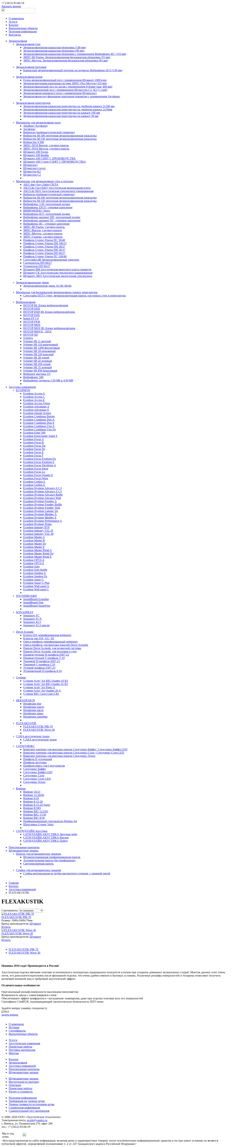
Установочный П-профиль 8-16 (42, 671)
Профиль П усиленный (37, 759)
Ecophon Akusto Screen (37, 413)
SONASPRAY (25, 612)
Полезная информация (23, 31)
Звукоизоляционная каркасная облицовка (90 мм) (53, 50)
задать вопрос (9, 1014)
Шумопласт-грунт (34, 168)
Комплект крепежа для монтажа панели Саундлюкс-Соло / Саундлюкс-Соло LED (73, 752)
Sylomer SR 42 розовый (37, 360)
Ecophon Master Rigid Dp (38, 553)
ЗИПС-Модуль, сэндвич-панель (42, 233)
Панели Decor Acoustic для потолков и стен (50, 651)
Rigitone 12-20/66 (33, 795)
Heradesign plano (33, 713)
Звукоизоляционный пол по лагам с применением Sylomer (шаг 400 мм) (67, 86)
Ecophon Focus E (33, 452)
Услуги (13, 21)
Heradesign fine (32, 703)
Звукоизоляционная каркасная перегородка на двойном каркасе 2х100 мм (68, 106)
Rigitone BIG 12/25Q (35, 811)
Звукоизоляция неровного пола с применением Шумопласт (60, 93)
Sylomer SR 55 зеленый (37, 367)
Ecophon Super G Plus (36, 582)
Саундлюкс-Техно (34, 782)
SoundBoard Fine (33, 602)
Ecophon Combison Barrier (39, 416)
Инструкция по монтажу (24, 1081)
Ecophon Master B (34, 540)
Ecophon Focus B (33, 442)
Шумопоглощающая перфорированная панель (51, 857)
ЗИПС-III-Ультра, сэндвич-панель (44, 227)
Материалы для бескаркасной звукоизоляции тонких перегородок (57, 292)
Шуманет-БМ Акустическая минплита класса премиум (57, 269)
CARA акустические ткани (32, 736)
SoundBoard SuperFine (36, 605)
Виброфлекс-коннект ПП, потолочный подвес (51, 217)
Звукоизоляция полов (29, 76)
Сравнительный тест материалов (29, 1110)
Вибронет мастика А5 (36, 373)
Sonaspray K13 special (36, 625)
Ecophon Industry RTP (36, 527)
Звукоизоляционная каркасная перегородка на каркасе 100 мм (61, 112)
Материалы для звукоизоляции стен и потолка (44, 181)
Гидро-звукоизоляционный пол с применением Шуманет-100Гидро (65, 80)
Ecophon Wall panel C (36, 589)
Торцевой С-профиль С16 (39, 664)
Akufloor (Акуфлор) (35, 125)
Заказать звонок (11, 6)
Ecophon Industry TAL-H (38, 530)
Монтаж (14, 1053)
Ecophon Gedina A (34, 481)
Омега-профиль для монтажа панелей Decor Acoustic (55, 644)
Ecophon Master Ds (34, 543)
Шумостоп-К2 (32, 171)
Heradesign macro (33, 706)
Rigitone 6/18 (31, 798)
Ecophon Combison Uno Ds (39, 429)
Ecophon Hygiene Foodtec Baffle (42, 504)
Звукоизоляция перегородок (33, 102)
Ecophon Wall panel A (36, 586)
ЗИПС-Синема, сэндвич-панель (43, 236)
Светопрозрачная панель (38, 863)
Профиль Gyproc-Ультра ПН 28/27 (44, 246)
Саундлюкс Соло (33, 775)
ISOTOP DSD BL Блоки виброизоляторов (49, 311)
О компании (16, 18)
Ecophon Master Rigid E (37, 556)
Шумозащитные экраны (23, 850)
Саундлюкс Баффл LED (37, 772)
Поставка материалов (22, 1049)
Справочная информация (24, 1107)
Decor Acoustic (25, 631)
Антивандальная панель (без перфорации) (49, 860)
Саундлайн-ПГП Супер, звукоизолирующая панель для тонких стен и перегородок (74, 295)
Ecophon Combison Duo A (39, 419)
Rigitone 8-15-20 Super (36, 804)
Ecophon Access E (34, 400)
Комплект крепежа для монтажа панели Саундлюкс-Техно (59, 755)
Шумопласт (30, 164)
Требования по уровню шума (27, 1101)
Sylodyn (28, 338)
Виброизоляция (25, 302)
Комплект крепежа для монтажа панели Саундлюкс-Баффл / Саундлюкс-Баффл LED (75, 749)
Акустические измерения (24, 1043)
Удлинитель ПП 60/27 (36, 266)
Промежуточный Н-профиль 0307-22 (46, 654)
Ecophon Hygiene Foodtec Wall (41, 507)
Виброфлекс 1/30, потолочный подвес (46, 204)
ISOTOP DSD (31, 308)
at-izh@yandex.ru (37, 1120)
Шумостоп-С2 (32, 174)
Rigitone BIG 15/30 (34, 814)
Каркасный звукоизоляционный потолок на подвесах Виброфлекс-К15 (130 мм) (72, 70)
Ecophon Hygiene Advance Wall (42, 498)
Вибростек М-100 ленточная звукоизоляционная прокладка (60, 135)
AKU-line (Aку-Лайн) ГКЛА (40, 184)
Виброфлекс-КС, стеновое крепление (46, 223)
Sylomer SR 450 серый (37, 364)
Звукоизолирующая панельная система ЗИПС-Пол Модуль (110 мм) (65, 83)
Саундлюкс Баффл (34, 768)
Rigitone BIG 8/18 (34, 817)
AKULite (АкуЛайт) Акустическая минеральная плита (57, 187)
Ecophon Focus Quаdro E (38, 475)
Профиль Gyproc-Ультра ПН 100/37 (45, 243)
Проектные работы (20, 1046)
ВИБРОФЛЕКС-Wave (36, 210)
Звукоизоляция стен (28, 44)
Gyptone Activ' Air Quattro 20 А (42, 690)
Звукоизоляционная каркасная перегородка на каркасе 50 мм (60, 116)
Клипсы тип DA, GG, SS (38, 638)
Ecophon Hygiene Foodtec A (40, 501)
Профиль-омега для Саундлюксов (44, 765)
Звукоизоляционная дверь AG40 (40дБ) (47, 285)
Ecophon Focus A (33, 439)
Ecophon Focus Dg (34, 445)
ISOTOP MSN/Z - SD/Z (37, 331)
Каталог (14, 24)
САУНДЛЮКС (25, 746)
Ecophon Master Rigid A (37, 550)
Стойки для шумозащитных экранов (38, 870)
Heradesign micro (33, 710)
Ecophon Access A (34, 393)
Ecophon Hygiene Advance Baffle (43, 494)
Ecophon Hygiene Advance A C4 (42, 491)
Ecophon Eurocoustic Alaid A (40, 435)
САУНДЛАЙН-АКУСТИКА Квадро (46, 837)
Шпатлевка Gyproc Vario (38, 824)
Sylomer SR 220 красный (38, 354)
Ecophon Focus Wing (35, 478)
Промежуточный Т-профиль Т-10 (44, 657)
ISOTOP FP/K (31, 321)
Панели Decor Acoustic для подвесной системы (52, 648)
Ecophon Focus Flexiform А (39, 465)
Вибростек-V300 (33, 142)
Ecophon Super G (33, 579)
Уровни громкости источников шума (31, 1104)
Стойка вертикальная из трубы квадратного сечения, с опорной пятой (66, 873)
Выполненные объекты (23, 28)
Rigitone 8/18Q (32, 808)
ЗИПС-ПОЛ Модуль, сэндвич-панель (46, 148)
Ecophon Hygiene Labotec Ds (40, 511)
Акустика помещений (22, 386)
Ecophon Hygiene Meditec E (40, 517)
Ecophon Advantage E (36, 409)
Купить (6, 926)
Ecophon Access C (34, 396)
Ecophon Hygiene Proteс (37, 524)
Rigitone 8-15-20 (33, 801)
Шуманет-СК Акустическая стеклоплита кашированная (57, 272)
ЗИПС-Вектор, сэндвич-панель (42, 230)
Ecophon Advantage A (36, 406)
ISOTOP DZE (31, 315)
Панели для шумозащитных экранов (38, 853)
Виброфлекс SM (33, 377)
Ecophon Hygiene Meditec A (40, 514)
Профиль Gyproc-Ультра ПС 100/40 (45, 256)
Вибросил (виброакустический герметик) (49, 132)
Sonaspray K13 (32, 622)
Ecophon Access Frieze (36, 403)
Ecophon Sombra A (34, 573)
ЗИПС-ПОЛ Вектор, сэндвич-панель (46, 145)
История (14, 1027)
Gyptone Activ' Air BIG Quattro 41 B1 (45, 684)
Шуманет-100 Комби (36, 155)
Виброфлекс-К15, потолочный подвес (46, 213)
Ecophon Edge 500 (34, 432)
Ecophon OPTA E (33, 563)
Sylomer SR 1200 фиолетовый (41, 347)
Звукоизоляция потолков (31, 67)
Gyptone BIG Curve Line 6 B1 (41, 693)
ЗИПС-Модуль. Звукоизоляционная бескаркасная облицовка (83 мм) (65, 60)
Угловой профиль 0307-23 (39, 667)
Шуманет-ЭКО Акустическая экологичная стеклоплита (57, 276)
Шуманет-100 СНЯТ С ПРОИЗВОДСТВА (49, 158)
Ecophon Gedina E (34, 484)
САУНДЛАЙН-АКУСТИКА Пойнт (45, 840)
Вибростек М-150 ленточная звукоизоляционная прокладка (60, 138)
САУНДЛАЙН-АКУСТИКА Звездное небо (50, 834)
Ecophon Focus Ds (34, 449)
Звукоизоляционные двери (32, 282)
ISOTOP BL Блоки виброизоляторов (45, 305)
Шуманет (35, 923)
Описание (15, 1085)
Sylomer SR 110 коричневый (40, 344)
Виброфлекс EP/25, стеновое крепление (47, 207)
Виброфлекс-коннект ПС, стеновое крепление (51, 220)
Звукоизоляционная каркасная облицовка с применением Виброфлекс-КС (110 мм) (74, 54)
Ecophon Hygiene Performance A (42, 520)
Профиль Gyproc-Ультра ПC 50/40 (44, 240)
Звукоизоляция (18, 40)
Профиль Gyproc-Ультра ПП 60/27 (44, 253)
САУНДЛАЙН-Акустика (31, 830)
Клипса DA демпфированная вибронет (47, 635)
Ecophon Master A (34, 537)
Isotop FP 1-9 (31, 318)
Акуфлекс (29, 129)
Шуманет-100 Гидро (35, 151)
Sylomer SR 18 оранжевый (39, 351)
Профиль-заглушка (35, 762)
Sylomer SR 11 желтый (37, 341)
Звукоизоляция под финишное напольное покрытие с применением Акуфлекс (71, 96)
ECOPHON (23, 390)
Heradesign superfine (35, 716)
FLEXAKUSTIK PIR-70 (38, 726)
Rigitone (21, 788)
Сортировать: (9, 910)
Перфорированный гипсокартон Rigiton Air (50, 821)
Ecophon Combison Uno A (39, 426)
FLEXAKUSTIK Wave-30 (39, 729)
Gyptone (21, 677)
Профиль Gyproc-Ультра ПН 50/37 (44, 249)
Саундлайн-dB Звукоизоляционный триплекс (51, 259)
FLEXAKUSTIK (26, 723)
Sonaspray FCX (32, 618)
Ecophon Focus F (33, 455)
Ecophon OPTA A (33, 560)
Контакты (15, 34)
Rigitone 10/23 (31, 791)
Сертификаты (17, 1030)
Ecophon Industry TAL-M (38, 533)
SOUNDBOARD (26, 595)
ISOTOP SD (30, 334)
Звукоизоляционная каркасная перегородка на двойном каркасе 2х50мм (67, 109)
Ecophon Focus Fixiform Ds (39, 458)
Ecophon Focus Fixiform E (38, 462)
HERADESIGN (25, 700)
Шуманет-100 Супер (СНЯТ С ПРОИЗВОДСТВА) (54, 161)
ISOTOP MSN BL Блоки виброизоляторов (49, 328)
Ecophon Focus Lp (34, 471)
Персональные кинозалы (24, 847)
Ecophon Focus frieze (35, 468)
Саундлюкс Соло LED (37, 778)
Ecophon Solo (31, 566)
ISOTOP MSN (31, 324)
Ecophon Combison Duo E (38, 422)
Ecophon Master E (34, 546)
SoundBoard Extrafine (36, 599)
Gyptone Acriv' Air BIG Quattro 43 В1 (45, 680)
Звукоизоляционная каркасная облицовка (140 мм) (54, 47)
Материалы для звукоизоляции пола (38, 122)
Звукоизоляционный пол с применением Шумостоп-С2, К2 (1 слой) (65, 89)
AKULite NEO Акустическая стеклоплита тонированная (58, 191)
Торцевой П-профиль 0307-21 (41, 661)
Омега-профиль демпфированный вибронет (50, 641)
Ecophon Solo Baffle (35, 569)
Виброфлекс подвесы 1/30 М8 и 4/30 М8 (48, 380)
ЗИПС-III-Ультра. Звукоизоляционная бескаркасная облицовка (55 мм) (66, 57)
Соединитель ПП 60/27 (37, 262)
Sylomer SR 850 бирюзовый (40, 370)
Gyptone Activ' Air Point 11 (39, 687)
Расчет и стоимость (21, 1091)
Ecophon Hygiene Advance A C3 (42, 488)
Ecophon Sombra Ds (35, 576)
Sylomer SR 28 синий (36, 357)
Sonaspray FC (31, 615)
